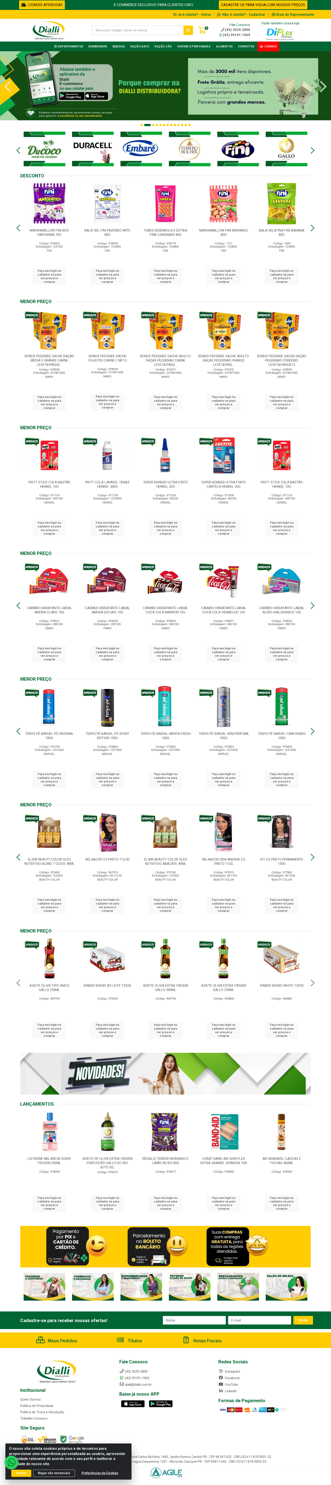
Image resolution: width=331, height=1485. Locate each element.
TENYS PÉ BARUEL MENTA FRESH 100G (166, 736)
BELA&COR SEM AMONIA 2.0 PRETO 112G (223, 861)
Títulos (134, 1340)
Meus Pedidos (62, 1340)
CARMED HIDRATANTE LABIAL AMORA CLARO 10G (49, 610)
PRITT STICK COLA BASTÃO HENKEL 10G (49, 484)
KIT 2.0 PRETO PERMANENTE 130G (281, 861)
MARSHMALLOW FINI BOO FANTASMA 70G (49, 232)
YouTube (231, 1385)
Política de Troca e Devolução (42, 1412)
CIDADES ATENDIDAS (44, 5)
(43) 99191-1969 (236, 35)
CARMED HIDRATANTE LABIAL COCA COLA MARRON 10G (165, 610)
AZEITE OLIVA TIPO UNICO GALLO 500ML (224, 988)
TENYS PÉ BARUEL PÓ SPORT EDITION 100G (107, 736)
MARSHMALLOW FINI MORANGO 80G (223, 232)
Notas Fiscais (207, 1340)
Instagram (232, 1371)
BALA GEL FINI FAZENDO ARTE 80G (107, 232)
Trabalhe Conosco (34, 1418)
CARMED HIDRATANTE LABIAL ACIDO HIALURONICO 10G (281, 610)
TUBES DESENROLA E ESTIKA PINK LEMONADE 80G (165, 232)
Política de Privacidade (36, 1406)
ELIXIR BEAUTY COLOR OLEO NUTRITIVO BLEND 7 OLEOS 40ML (49, 861)
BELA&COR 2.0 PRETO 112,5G (107, 859)
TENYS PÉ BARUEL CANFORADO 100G (282, 736)
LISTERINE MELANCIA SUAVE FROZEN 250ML (223, 1161)
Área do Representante (295, 14)
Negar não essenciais (54, 1473)
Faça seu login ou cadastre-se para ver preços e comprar (49, 276)
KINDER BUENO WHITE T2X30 (165, 986)
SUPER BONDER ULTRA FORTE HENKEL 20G (165, 484)
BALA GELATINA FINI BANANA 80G (281, 232)
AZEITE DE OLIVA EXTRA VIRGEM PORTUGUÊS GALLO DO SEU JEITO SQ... (282, 1163)
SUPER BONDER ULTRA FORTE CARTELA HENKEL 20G (224, 484)
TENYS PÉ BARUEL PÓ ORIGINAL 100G (49, 736)
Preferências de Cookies (100, 1473)
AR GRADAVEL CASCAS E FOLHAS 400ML (165, 1161)
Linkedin (230, 1391)
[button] (142, 125)
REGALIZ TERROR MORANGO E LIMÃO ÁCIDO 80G (49, 1161)
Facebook (232, 1378)
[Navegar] (7, 86)
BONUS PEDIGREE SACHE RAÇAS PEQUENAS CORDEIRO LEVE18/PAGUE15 (281, 360)
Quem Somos (30, 1399)
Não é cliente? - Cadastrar (243, 14)
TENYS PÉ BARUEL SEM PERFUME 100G (224, 736)
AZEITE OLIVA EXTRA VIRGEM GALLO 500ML (49, 988)
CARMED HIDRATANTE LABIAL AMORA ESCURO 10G (107, 610)
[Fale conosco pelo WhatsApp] (11, 1462)
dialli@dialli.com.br (138, 1385)
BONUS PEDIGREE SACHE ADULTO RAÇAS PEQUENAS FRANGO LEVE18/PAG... (223, 360)
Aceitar (21, 1473)
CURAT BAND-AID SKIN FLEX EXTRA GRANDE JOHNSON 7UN (107, 1161)
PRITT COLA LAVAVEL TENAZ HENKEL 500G (107, 484)
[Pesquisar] (188, 30)
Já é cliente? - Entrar (194, 14)
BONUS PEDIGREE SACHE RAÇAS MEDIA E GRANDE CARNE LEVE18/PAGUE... (49, 360)
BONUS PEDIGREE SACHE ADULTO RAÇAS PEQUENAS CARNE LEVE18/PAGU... (165, 360)
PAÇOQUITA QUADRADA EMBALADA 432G (281, 988)
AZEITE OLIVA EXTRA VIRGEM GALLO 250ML (107, 988)
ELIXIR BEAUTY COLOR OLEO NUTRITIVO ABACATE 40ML (165, 861)
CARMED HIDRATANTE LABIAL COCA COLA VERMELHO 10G (223, 610)
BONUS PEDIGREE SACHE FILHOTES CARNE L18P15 (107, 358)
